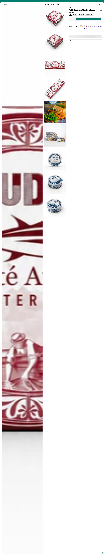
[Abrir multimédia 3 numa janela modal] (55, 41)
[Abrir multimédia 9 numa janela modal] (55, 182)
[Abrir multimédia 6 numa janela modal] (55, 112)
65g (70, 14)
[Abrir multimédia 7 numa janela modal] (55, 135)
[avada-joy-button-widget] (103, 553)
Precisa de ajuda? (72, 43)
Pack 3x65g (74, 14)
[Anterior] (2, 1)
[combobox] (98, 1)
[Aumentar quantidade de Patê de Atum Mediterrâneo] (75, 19)
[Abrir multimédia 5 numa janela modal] (55, 88)
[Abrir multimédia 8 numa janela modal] (55, 159)
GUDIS (70, 7)
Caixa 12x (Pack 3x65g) (89, 14)
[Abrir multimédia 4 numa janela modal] (55, 65)
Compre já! (85, 22)
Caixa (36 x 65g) (81, 14)
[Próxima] (22, 1)
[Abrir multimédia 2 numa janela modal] (55, 18)
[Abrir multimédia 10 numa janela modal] (55, 206)
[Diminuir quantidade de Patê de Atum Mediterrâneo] (71, 19)
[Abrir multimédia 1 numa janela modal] (22, 280)
